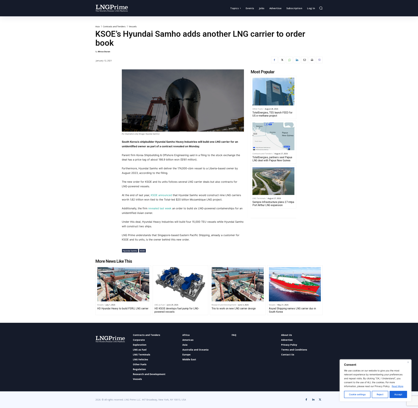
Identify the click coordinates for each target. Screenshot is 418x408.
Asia (97, 26)
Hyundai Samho (130, 250)
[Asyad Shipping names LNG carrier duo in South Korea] (295, 284)
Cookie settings (357, 394)
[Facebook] (274, 60)
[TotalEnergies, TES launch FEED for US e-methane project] (273, 91)
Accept (398, 394)
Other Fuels (257, 109)
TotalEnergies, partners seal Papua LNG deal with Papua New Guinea (272, 159)
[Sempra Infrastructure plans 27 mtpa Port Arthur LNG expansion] (273, 181)
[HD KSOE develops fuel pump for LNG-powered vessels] (180, 284)
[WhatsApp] (289, 60)
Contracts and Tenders (114, 26)
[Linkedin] (297, 60)
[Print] (312, 60)
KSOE (142, 250)
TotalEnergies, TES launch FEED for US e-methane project (272, 114)
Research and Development (224, 305)
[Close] (408, 362)
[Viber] (319, 60)
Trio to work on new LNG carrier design (234, 308)
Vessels (133, 26)
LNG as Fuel (159, 305)
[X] (282, 60)
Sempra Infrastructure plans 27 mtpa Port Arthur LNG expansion (273, 203)
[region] (375, 380)
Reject (380, 394)
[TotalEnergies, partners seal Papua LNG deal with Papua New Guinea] (273, 136)
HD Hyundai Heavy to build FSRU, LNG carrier (122, 308)
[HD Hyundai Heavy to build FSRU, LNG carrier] (123, 284)
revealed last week (159, 208)
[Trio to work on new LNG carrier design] (238, 284)
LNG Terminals (258, 198)
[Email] (304, 60)
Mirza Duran (104, 51)
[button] (321, 8)
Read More (397, 386)
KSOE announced (161, 195)
